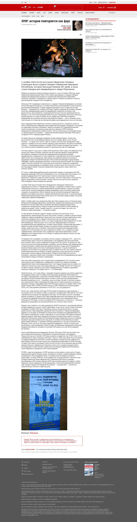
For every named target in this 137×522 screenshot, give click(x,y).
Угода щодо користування (70, 470)
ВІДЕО (90, 2)
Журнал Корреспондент (91, 462)
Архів (96, 472)
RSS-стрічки (27, 471)
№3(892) (97, 465)
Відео (42, 16)
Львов (44, 449)
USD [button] (34, 7)
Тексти (33, 16)
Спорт (73, 13)
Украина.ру (34, 433)
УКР (25, 2)
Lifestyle (80, 13)
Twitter (25, 465)
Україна (31, 13)
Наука (57, 13)
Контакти (45, 462)
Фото (38, 16)
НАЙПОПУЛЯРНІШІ (102, 2)
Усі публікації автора (92, 19)
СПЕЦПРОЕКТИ (112, 2)
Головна (24, 13)
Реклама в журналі (99, 476)
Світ (44, 13)
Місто (38, 13)
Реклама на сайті (47, 464)
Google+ (26, 468)
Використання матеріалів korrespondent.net (49, 467)
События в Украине (30, 449)
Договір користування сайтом (71, 462)
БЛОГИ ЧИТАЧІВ (90, 13)
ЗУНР (57, 449)
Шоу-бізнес (64, 13)
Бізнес (50, 13)
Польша (41, 449)
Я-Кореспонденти (25, 16)
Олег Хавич (67, 28)
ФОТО (95, 2)
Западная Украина (51, 449)
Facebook (26, 462)
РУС (22, 2)
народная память (62, 449)
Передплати (98, 477)
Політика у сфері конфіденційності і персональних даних (68, 466)
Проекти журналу (99, 474)
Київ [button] (22, 7)
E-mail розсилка (28, 474)
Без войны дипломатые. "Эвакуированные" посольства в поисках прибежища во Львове (99, 23)
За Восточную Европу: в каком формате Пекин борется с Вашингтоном (100, 36)
